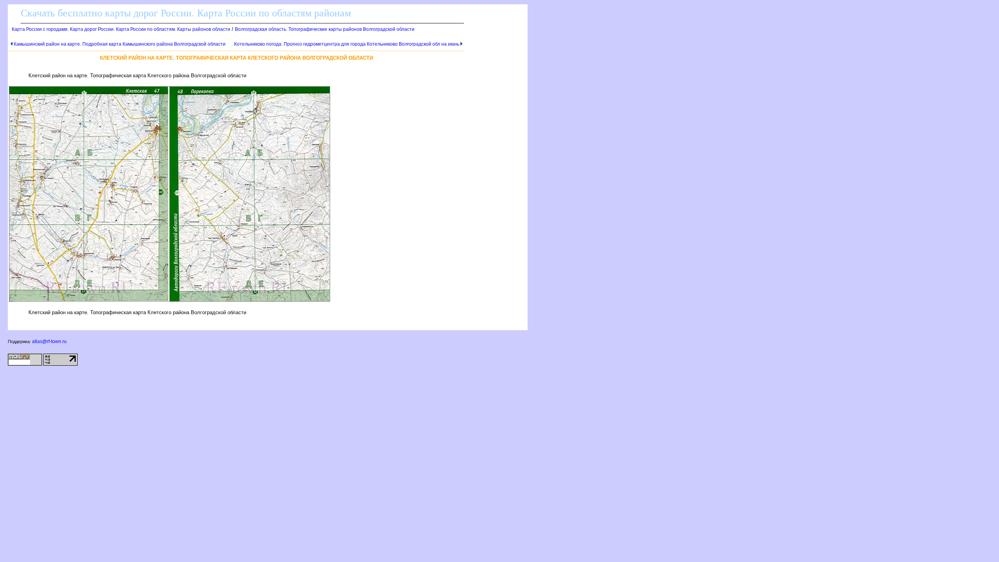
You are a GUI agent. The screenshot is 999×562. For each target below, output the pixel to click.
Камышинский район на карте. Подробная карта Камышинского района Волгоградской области (120, 44)
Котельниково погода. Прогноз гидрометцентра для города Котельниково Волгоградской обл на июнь (346, 44)
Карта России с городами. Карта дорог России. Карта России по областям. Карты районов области (121, 29)
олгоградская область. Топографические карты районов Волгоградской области (324, 29)
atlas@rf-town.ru (49, 341)
